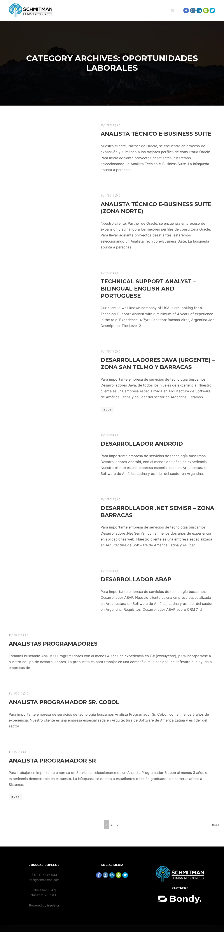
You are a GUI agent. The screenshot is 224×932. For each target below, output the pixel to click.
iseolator (53, 905)
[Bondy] (180, 880)
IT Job (107, 409)
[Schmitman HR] (30, 10)
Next (216, 824)
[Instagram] (193, 10)
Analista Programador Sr (52, 760)
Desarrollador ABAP (136, 579)
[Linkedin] (199, 10)
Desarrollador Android (142, 443)
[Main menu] (173, 10)
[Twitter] (212, 10)
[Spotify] (206, 10)
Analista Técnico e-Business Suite (156, 133)
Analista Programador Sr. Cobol (64, 702)
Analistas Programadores (53, 643)
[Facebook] (186, 10)
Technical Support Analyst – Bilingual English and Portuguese (148, 288)
